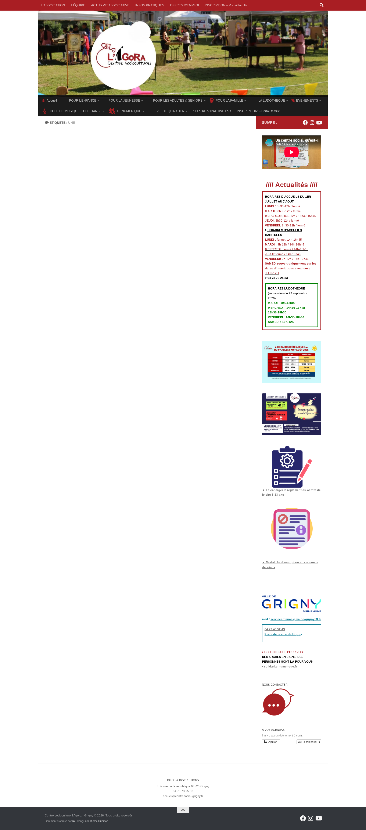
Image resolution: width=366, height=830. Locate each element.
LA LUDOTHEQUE (271, 100)
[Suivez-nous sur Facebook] (305, 122)
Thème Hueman (99, 821)
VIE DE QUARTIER (170, 111)
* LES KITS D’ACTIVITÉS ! (212, 111)
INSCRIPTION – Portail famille (226, 5)
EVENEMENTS (307, 100)
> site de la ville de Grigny (283, 634)
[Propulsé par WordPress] (73, 821)
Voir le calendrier (308, 741)
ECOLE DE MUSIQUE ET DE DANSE (75, 111)
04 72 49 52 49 (275, 629)
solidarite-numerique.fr (280, 666)
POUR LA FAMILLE (229, 100)
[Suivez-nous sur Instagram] (312, 122)
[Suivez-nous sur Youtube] (318, 122)
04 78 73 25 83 (277, 278)
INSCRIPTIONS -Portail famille (258, 111)
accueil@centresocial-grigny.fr (183, 796)
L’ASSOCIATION (53, 5)
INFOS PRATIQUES (149, 5)
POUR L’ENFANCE (82, 100)
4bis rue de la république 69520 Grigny (183, 786)
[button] (271, 742)
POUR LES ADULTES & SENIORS (177, 100)
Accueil (52, 100)
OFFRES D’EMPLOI (184, 5)
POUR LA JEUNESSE (124, 100)
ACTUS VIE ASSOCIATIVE (110, 5)
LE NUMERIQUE (129, 111)
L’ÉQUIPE (78, 5)
